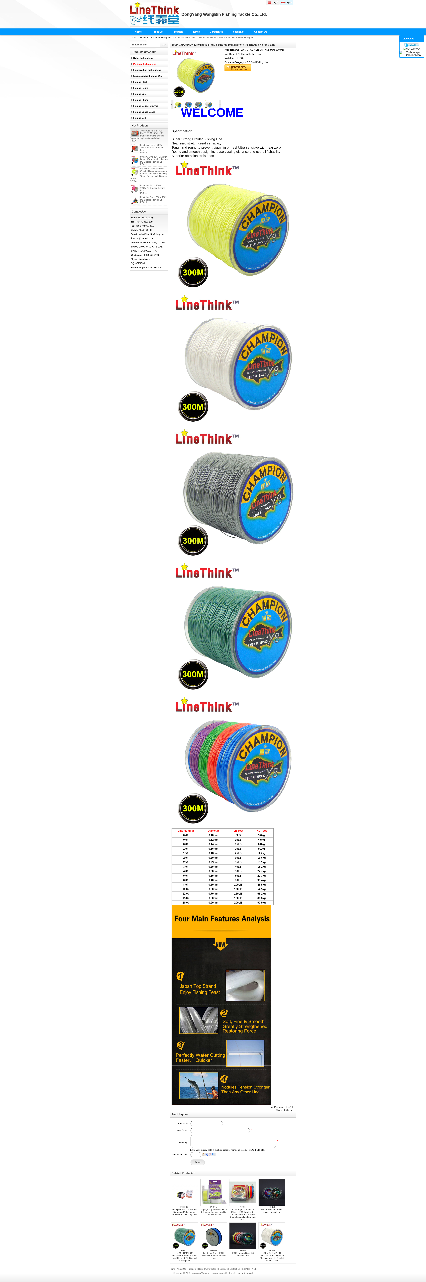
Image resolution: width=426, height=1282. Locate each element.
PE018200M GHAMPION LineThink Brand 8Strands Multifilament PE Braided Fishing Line (271, 1255)
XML (254, 1269)
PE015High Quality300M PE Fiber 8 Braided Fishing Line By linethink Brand (214, 1211)
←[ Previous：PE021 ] (282, 1107)
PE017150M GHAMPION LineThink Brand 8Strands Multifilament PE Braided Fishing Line (184, 1255)
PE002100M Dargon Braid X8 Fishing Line (243, 1253)
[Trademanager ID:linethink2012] (412, 53)
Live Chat (408, 38)
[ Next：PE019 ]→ (284, 1110)
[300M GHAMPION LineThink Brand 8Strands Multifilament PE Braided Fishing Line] (196, 74)
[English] (286, 2)
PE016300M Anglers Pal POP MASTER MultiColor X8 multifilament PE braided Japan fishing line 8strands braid (243, 1213)
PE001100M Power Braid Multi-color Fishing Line (272, 1209)
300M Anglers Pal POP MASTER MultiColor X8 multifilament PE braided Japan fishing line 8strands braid (147, 135)
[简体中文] (273, 2)
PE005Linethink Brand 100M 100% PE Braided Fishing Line (213, 1254)
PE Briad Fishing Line (161, 37)
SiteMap (246, 1269)
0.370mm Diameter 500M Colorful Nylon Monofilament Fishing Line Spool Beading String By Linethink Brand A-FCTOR (149, 174)
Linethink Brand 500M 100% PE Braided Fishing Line (153, 200)
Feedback (238, 31)
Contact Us (260, 31)
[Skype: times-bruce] (412, 45)
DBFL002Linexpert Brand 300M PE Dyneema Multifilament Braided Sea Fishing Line (184, 1211)
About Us (157, 31)
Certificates (216, 31)
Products (178, 31)
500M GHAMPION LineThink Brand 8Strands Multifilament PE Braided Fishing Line (154, 161)
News (196, 31)
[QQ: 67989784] (412, 49)
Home (138, 31)
